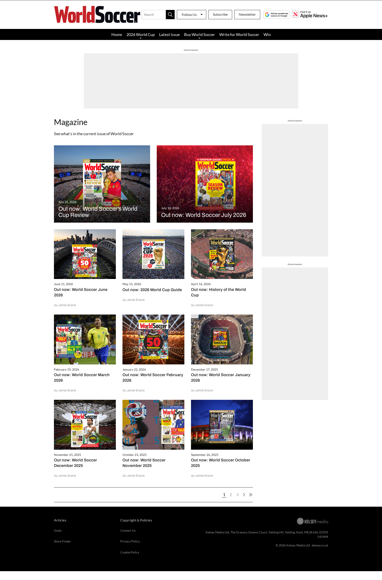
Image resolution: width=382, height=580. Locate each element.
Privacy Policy (130, 541)
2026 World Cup (140, 34)
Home (116, 34)
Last (250, 495)
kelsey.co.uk (320, 545)
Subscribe (220, 14)
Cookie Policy (129, 552)
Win (267, 34)
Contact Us (128, 530)
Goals (58, 530)
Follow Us (189, 14)
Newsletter (247, 14)
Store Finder (62, 541)
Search (170, 14)
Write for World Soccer (239, 34)
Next (244, 495)
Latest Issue (169, 34)
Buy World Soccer (199, 34)
